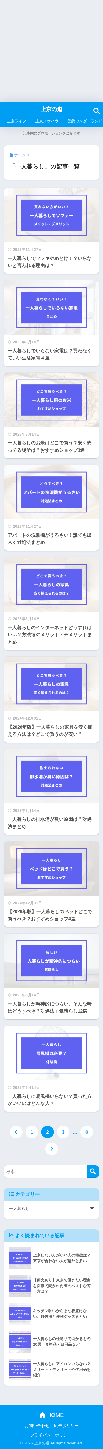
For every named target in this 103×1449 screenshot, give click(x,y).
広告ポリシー (66, 1426)
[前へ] (16, 1132)
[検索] (93, 1171)
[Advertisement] (51, 51)
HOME (55, 1415)
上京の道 (52, 109)
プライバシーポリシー (50, 1435)
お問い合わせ (37, 1426)
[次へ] (51, 1149)
